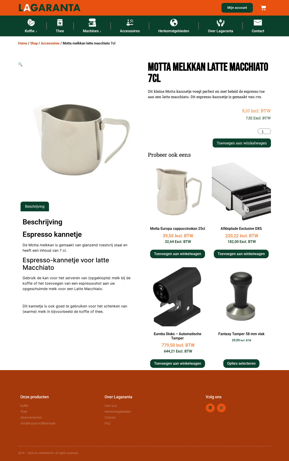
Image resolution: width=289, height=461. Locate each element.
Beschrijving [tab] (34, 206)
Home (22, 43)
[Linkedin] (210, 407)
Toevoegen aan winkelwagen (242, 143)
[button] (20, 64)
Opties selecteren (241, 363)
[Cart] (263, 7)
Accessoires (50, 43)
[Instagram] (221, 407)
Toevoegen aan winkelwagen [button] (177, 254)
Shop (34, 43)
